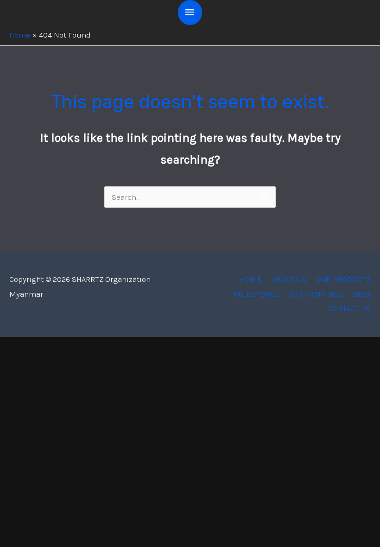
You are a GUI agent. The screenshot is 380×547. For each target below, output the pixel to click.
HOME (251, 279)
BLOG (362, 294)
